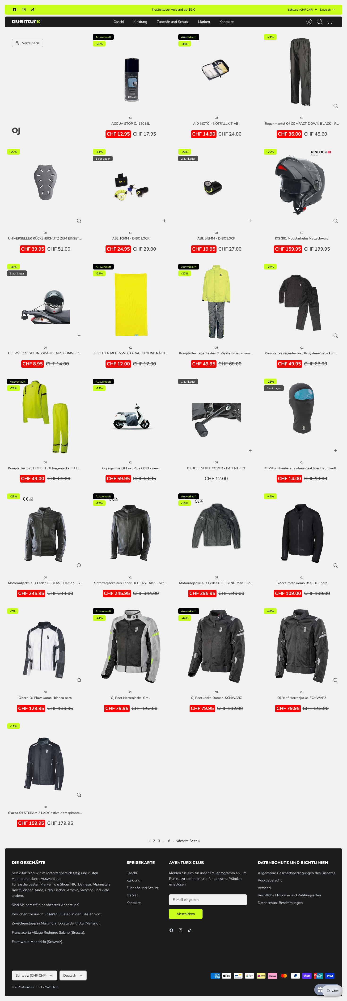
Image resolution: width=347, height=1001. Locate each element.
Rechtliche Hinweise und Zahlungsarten (289, 895)
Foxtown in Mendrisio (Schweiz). (37, 941)
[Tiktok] (33, 9)
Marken (204, 21)
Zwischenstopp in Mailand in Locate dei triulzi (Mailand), (56, 923)
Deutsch (325, 10)
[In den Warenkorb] (164, 221)
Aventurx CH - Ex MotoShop (40, 987)
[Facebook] (14, 9)
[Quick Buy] (335, 106)
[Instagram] (23, 9)
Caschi (119, 21)
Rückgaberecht (270, 880)
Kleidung (140, 21)
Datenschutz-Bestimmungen (280, 902)
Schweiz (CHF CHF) (300, 10)
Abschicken (186, 913)
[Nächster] (225, 9)
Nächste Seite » (188, 840)
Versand (264, 888)
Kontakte (227, 21)
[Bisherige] (122, 9)
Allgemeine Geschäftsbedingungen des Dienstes (296, 873)
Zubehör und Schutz (173, 21)
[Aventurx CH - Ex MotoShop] (26, 21)
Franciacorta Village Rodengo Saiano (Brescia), (48, 932)
